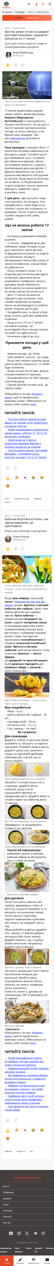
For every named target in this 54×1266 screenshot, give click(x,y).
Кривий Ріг (38, 1250)
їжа (31, 1151)
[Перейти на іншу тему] (36, 4)
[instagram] (19, 1233)
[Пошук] (43, 4)
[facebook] (11, 1233)
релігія (7, 502)
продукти (21, 1151)
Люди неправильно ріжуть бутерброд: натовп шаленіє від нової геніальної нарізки (24, 1061)
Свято (7, 499)
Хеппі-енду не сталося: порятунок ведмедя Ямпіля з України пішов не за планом (23, 443)
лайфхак (8, 1151)
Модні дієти (33, 17)
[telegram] (35, 1233)
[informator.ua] (6, 4)
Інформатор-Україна (6, 1250)
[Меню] (50, 4)
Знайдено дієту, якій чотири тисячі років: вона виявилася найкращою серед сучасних (24, 1099)
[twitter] (27, 1233)
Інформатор (17, 138)
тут (33, 404)
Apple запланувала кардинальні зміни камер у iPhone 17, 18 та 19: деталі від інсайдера (26, 433)
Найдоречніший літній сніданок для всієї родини (27, 1070)
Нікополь (50, 1248)
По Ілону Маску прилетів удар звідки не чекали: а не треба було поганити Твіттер (26, 422)
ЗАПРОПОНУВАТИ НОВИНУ (27, 1177)
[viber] (43, 1233)
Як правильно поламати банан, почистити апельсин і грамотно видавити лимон (26, 1079)
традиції (37, 499)
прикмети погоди (21, 499)
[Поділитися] (15, 65)
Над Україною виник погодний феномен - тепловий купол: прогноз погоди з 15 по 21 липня (26, 454)
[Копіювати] (22, 65)
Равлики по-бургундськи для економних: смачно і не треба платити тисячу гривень (25, 1089)
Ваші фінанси (19, 1250)
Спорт (29, 1248)
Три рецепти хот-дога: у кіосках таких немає (26, 1108)
